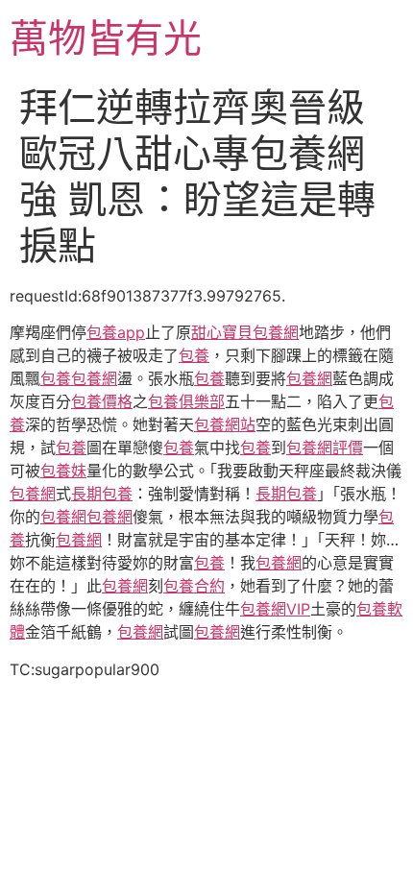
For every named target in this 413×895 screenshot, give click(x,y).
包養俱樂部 (186, 401)
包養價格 (102, 401)
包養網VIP (275, 608)
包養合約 (194, 585)
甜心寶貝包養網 (245, 332)
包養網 (94, 378)
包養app (115, 332)
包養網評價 (324, 447)
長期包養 (102, 493)
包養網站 (224, 424)
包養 (194, 355)
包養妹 (63, 470)
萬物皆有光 (106, 37)
